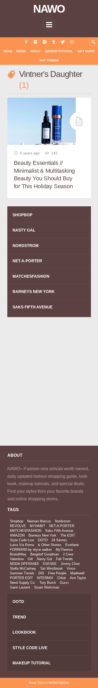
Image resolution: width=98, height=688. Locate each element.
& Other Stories (49, 545)
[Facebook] (26, 41)
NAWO (49, 9)
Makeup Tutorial (59, 51)
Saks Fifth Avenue (59, 530)
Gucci (64, 582)
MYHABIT (37, 526)
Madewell (77, 573)
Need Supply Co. (23, 582)
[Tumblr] (53, 41)
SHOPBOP (22, 215)
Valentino (17, 559)
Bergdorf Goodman (44, 554)
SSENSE (50, 563)
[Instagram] (35, 41)
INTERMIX (45, 578)
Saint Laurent (20, 587)
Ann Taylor (78, 578)
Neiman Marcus (39, 521)
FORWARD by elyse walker (31, 549)
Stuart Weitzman (46, 587)
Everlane (72, 545)
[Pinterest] (44, 41)
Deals (35, 51)
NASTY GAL (24, 230)
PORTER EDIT (21, 578)
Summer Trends (22, 573)
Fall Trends (64, 559)
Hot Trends (49, 60)
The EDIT (67, 535)
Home (8, 51)
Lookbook (24, 632)
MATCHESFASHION (31, 276)
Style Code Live (22, 540)
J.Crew (68, 554)
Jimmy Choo (70, 563)
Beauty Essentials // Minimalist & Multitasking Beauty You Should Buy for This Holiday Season (44, 175)
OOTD (43, 540)
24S (41, 573)
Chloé (61, 578)
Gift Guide (86, 51)
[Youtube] (72, 41)
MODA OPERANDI (24, 563)
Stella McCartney (23, 568)
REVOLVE (18, 526)
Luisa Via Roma (22, 545)
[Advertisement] (49, 385)
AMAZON (17, 535)
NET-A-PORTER (27, 261)
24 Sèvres (59, 540)
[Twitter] (62, 41)
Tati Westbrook (51, 568)
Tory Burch (47, 582)
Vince (71, 568)
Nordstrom (63, 521)
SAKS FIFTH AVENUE (33, 307)
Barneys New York (42, 535)
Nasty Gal (44, 559)
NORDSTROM (26, 245)
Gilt (30, 559)
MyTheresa (64, 549)
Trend (21, 51)
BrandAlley (18, 554)
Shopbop (16, 521)
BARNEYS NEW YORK (34, 291)
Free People (57, 573)
